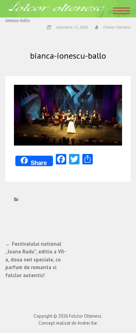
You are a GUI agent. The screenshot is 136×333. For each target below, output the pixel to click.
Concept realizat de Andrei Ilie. (68, 323)
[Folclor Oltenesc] (56, 8)
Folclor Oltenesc (117, 27)
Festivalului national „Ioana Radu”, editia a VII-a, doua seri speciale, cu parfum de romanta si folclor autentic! (35, 259)
